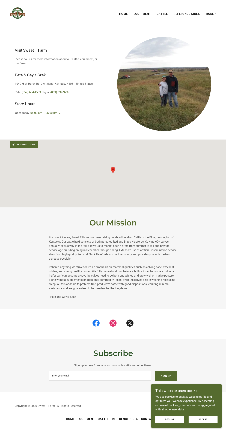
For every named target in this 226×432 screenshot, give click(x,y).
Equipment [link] (142, 14)
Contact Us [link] (150, 419)
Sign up (166, 376)
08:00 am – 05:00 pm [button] (43, 113)
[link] (17, 13)
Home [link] (123, 14)
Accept (203, 419)
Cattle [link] (162, 14)
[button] (212, 14)
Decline (170, 419)
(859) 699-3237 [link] (60, 92)
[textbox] (100, 376)
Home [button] (70, 419)
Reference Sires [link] (187, 14)
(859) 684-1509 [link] (31, 92)
